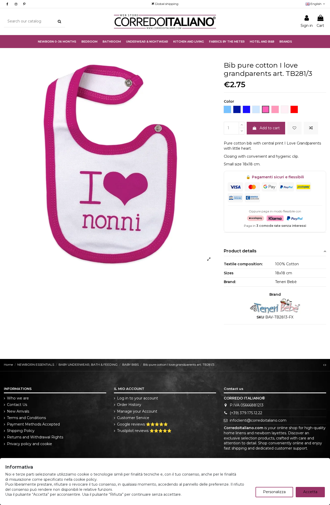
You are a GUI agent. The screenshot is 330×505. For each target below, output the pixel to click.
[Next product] (325, 365)
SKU (260, 317)
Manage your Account (137, 411)
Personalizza (274, 492)
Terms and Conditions (26, 417)
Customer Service (133, 417)
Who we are (18, 398)
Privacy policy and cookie (29, 444)
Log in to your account (137, 398)
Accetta (310, 492)
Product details (240, 251)
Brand (275, 294)
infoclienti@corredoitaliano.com (258, 420)
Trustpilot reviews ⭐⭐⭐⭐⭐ (144, 430)
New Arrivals (18, 411)
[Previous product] (324, 365)
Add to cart (270, 128)
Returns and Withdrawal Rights (35, 437)
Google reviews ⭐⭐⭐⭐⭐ (142, 424)
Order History (129, 404)
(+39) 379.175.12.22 (246, 413)
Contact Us (17, 404)
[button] (147, 41)
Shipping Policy (21, 430)
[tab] (275, 251)
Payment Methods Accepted (33, 424)
